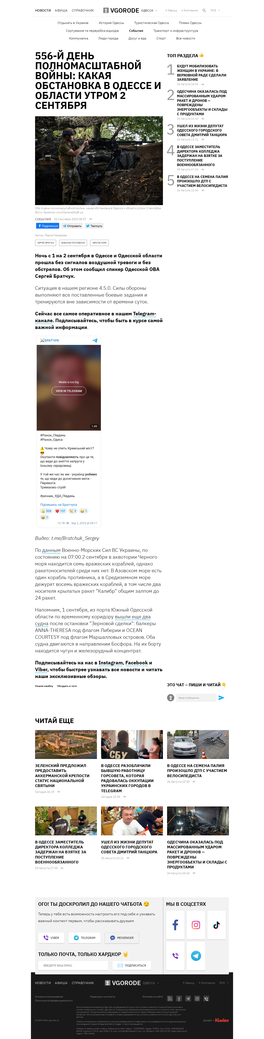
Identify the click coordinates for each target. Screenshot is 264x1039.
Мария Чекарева (56, 235)
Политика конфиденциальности (54, 1000)
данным (51, 550)
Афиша (61, 10)
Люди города (108, 38)
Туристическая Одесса (151, 23)
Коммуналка (78, 38)
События (136, 30)
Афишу (172, 10)
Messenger (125, 938)
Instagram (111, 662)
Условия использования (49, 996)
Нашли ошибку (44, 686)
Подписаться (135, 965)
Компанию (191, 10)
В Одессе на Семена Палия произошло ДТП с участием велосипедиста (202, 181)
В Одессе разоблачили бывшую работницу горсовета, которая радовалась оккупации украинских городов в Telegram (127, 778)
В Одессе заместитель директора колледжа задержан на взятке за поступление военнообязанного (199, 156)
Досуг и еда (137, 38)
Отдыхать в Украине (73, 23)
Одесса (149, 983)
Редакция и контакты (102, 996)
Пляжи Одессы (190, 23)
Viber (41, 669)
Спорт (161, 38)
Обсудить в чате (67, 686)
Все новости (185, 38)
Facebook (136, 662)
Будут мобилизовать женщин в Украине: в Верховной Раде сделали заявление (201, 73)
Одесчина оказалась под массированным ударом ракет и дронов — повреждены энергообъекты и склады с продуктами (202, 102)
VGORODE (126, 983)
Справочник (83, 10)
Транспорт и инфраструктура (175, 30)
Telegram (88, 938)
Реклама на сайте (153, 996)
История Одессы (111, 23)
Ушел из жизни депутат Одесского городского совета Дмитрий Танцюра (202, 130)
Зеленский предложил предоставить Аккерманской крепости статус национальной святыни (62, 775)
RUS (213, 10)
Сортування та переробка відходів (92, 30)
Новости (43, 10)
